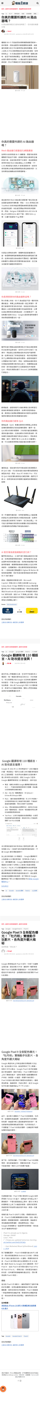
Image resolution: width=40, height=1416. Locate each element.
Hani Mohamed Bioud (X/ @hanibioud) (23, 1000)
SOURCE (4, 886)
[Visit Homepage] (20, 3)
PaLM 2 (27, 651)
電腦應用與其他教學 (25, 9)
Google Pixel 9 (17, 929)
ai (6, 13)
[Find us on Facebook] (18, 1381)
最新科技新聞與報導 (11, 9)
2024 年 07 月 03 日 (20, 663)
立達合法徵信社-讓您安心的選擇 (12, 622)
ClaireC (9, 31)
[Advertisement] (20, 630)
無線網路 (29, 13)
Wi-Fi (10, 13)
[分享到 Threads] (33, 38)
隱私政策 (21, 1375)
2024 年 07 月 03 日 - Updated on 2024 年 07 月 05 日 (19, 954)
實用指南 (17, 13)
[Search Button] (38, 3)
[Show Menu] (2, 3)
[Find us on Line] (20, 1381)
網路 (35, 13)
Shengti (9, 951)
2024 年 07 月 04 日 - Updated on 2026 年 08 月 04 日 (19, 34)
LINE (37, 38)
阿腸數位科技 (21, 1377)
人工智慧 (34, 651)
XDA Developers (12, 604)
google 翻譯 (19, 651)
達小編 (9, 663)
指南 (23, 13)
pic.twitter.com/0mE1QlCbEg (14, 1242)
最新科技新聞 (23, 647)
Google (11, 651)
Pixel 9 (26, 929)
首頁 (2, 9)
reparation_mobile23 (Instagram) (23, 1111)
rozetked (23, 1191)
